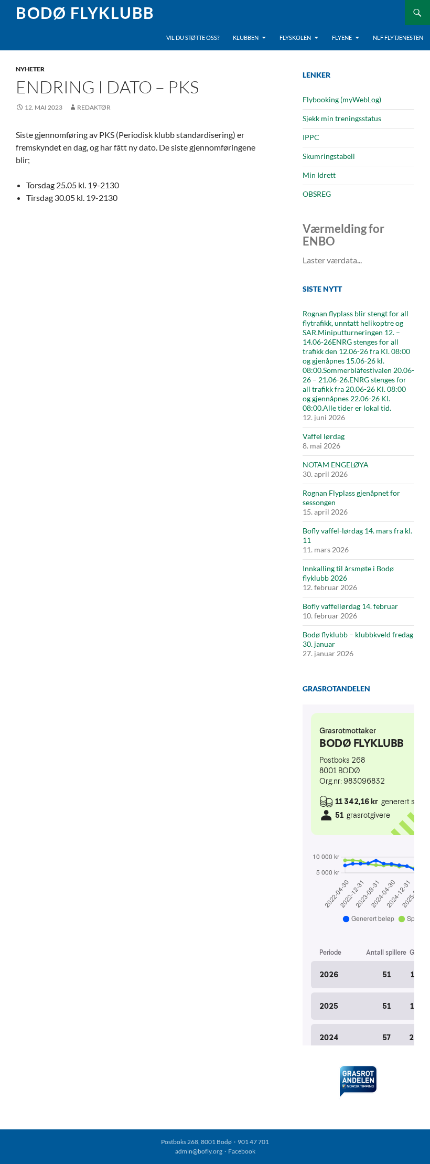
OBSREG (317, 193)
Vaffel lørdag (324, 436)
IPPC (311, 137)
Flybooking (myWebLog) (342, 99)
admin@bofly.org (198, 1151)
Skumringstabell (329, 156)
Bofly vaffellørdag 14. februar (350, 606)
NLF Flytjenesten (398, 37)
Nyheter (30, 69)
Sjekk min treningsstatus (342, 118)
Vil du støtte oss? (192, 37)
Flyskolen (295, 37)
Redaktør (94, 107)
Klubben (246, 37)
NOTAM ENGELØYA (336, 464)
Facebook (241, 1151)
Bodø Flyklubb (85, 12)
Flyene (342, 37)
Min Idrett (319, 174)
